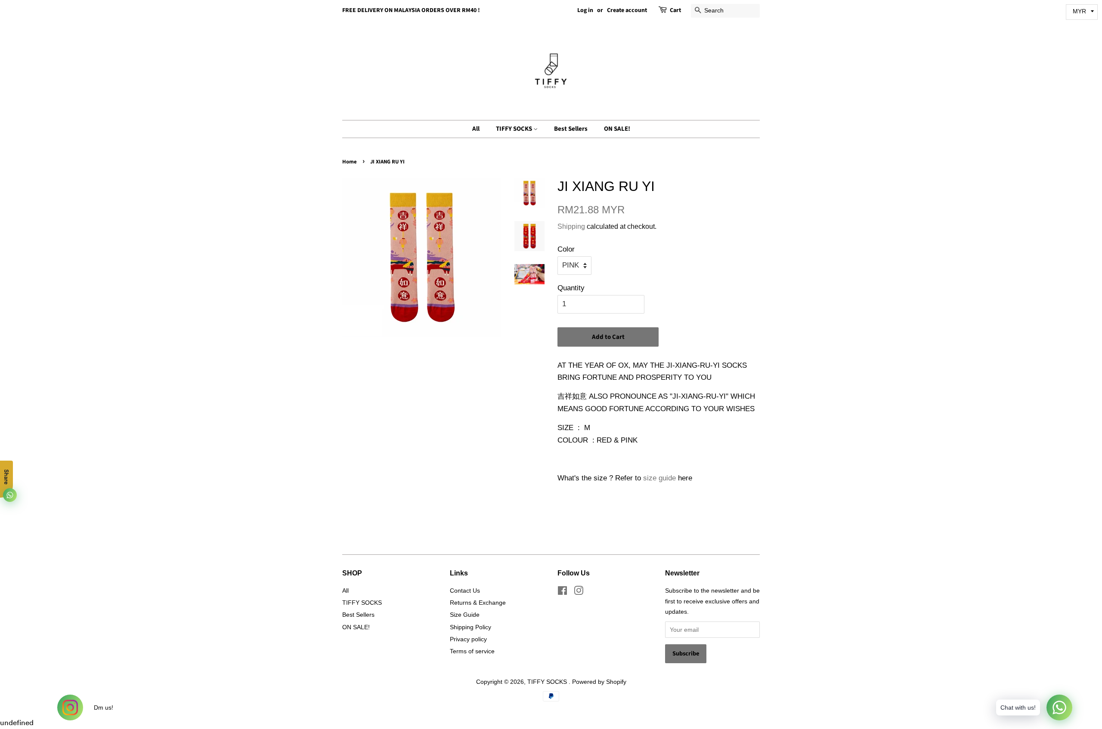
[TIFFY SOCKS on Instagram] (578, 592)
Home (349, 162)
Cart (675, 10)
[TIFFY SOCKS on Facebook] (562, 592)
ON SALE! (617, 128)
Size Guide (465, 614)
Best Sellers (571, 128)
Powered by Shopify (599, 681)
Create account (627, 10)
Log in (585, 10)
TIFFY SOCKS (514, 128)
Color (566, 249)
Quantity (571, 288)
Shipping (571, 226)
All (476, 128)
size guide (659, 478)
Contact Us (465, 590)
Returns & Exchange (478, 602)
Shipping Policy (470, 627)
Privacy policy (468, 639)
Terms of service (472, 651)
